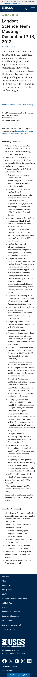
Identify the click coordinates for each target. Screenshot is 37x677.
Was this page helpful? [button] (18, 675)
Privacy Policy (7, 590)
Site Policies (6, 585)
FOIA (4, 581)
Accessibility (7, 577)
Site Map (5, 594)
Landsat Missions (10, 15)
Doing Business (7, 621)
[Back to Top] (29, 669)
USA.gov (5, 607)
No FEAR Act (7, 603)
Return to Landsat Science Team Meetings (18, 105)
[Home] (7, 10)
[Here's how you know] (18, 2)
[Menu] (33, 8)
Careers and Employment (11, 616)
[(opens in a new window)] (4, 660)
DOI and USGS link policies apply (14, 599)
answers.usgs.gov (8, 670)
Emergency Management (11, 625)
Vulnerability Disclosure (11, 612)
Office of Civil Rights (9, 629)
